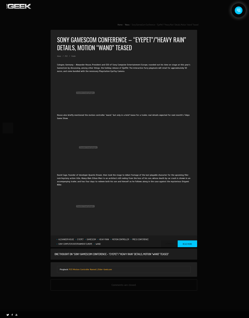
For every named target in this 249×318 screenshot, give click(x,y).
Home (120, 24)
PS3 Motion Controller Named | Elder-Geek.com (90, 269)
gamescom (91, 239)
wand (98, 244)
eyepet (80, 239)
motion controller (120, 239)
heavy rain (104, 239)
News (127, 24)
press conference (140, 239)
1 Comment (169, 243)
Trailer (73, 56)
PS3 (66, 56)
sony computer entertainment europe (75, 244)
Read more (187, 244)
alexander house (66, 239)
